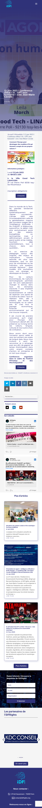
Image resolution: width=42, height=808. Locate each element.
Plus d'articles (21, 666)
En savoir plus (21, 764)
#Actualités (19, 134)
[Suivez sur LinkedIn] (14, 407)
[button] (16, 757)
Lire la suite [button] (9, 430)
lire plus (10, 538)
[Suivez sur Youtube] (21, 407)
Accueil (10, 134)
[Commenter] (10, 452)
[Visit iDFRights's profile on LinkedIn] (8, 421)
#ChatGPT (20, 373)
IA (37, 373)
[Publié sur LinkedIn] (35, 421)
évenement (33, 373)
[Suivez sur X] (7, 407)
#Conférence (27, 373)
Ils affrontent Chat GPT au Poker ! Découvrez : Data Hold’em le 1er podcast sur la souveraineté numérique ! (20, 628)
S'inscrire (21, 196)
